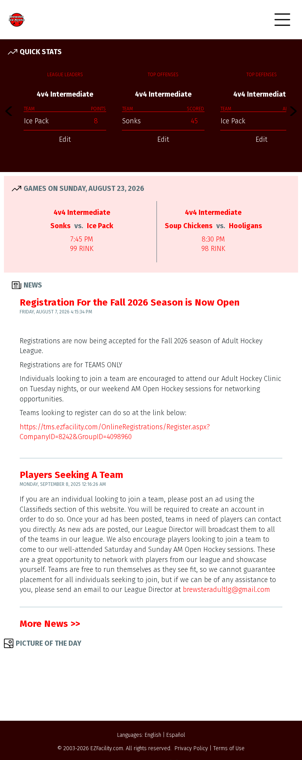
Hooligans (245, 226)
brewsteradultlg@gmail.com (226, 589)
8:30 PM (213, 239)
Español (175, 735)
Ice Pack (36, 121)
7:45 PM (81, 239)
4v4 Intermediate (65, 94)
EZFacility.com (106, 748)
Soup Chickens (188, 226)
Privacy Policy (191, 748)
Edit (65, 139)
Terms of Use (229, 748)
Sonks (131, 121)
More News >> (50, 623)
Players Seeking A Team (71, 474)
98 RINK (213, 248)
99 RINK (82, 248)
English (153, 735)
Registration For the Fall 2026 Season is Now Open (129, 302)
